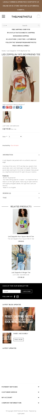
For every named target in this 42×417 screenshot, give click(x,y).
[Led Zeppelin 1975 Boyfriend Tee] (21, 79)
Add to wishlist (7, 104)
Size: (5, 136)
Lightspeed (21, 413)
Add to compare (18, 104)
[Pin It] (10, 107)
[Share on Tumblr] (17, 107)
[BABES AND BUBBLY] (7, 338)
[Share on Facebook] (4, 107)
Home (4, 51)
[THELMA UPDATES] (19, 319)
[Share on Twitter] (20, 107)
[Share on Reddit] (14, 107)
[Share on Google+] (7, 107)
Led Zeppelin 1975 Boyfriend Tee (18, 51)
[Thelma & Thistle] (26, 17)
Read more (19, 339)
